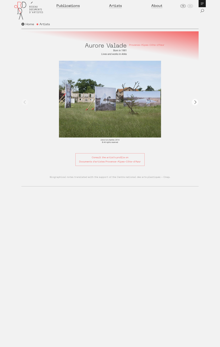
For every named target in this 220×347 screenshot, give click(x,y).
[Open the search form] (202, 10)
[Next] (195, 102)
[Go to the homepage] (28, 11)
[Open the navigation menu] (202, 3)
